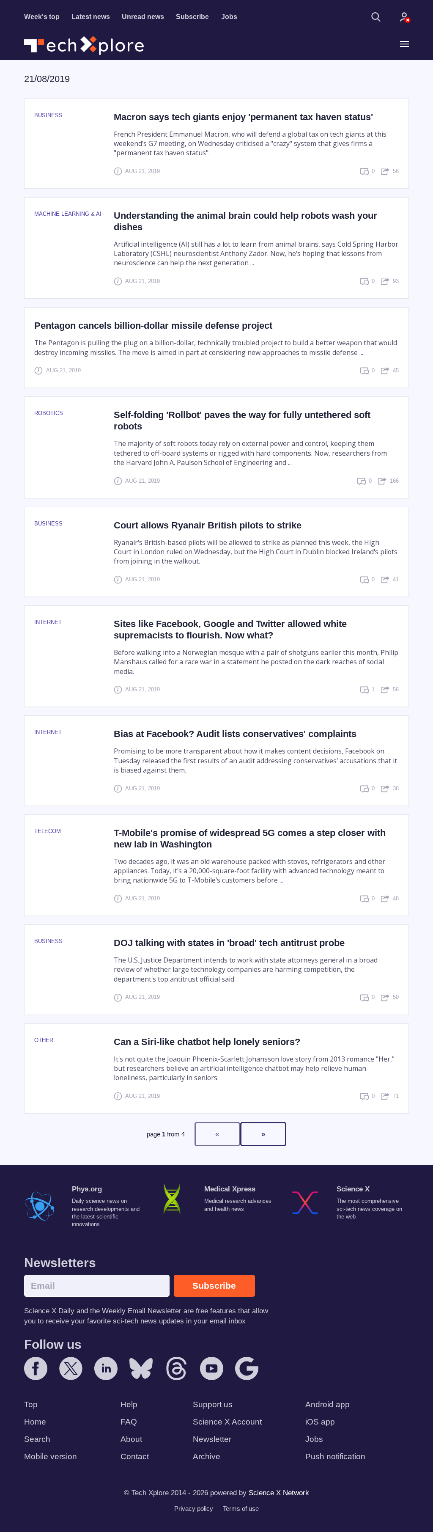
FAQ (129, 1421)
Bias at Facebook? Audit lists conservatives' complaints (235, 734)
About (131, 1439)
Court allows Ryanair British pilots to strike (207, 525)
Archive (206, 1456)
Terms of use (241, 1508)
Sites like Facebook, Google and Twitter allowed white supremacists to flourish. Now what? (230, 630)
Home (35, 1421)
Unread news (143, 16)
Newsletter (212, 1439)
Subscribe (192, 16)
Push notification (335, 1456)
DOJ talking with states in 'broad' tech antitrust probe (229, 943)
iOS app (320, 1421)
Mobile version (50, 1456)
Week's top (42, 16)
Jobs (229, 16)
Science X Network (279, 1493)
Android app (327, 1404)
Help (129, 1404)
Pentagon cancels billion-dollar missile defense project (153, 325)
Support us (213, 1404)
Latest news (90, 16)
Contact (135, 1456)
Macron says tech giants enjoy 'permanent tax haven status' (243, 117)
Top (31, 1404)
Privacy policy (193, 1508)
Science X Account (227, 1421)
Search (37, 1439)
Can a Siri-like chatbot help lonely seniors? (207, 1042)
